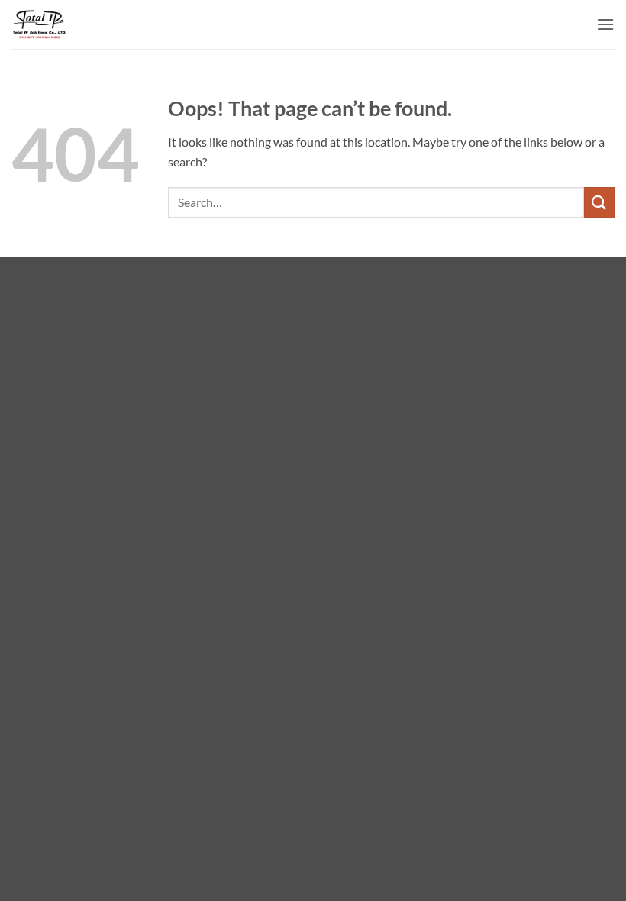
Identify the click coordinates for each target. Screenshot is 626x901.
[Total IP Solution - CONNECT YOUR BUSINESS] (40, 24)
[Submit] (599, 202)
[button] (605, 24)
